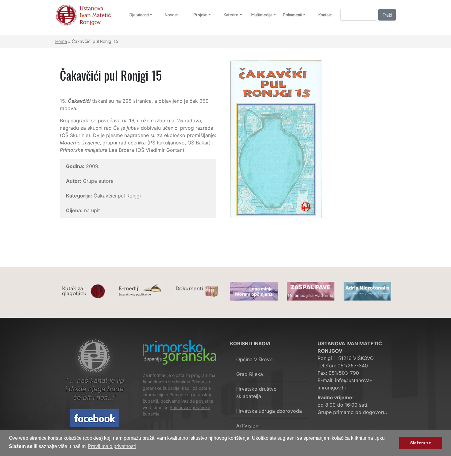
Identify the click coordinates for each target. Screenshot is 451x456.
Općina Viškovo (254, 359)
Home (61, 41)
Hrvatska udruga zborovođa (269, 411)
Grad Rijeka (249, 374)
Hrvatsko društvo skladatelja (256, 392)
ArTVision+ (249, 426)
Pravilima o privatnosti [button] (112, 446)
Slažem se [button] (420, 442)
